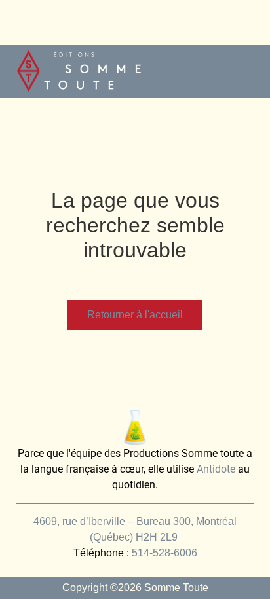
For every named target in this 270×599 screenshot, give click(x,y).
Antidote (216, 469)
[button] (247, 71)
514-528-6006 (164, 552)
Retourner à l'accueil (135, 314)
